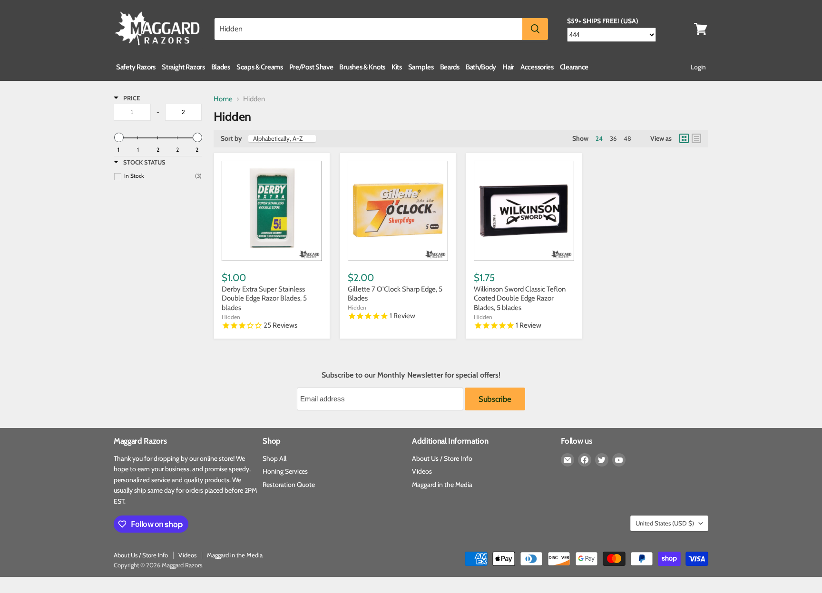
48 (627, 138)
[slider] (118, 137)
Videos (422, 471)
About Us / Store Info (442, 458)
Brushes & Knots (362, 67)
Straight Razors (183, 67)
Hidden (231, 317)
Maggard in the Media (442, 484)
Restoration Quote (289, 484)
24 (599, 138)
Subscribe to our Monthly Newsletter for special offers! (411, 375)
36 (613, 138)
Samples (421, 67)
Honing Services (285, 471)
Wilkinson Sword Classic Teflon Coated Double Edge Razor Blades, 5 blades (520, 298)
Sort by (231, 138)
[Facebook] (584, 460)
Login (698, 67)
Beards (450, 67)
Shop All (274, 458)
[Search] (535, 29)
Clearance (574, 67)
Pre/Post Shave (311, 67)
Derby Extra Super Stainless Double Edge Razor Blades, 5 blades (264, 298)
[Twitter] (601, 460)
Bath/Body (481, 67)
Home (223, 99)
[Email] (567, 460)
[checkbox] (163, 175)
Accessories (537, 67)
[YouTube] (619, 460)
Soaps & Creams (259, 67)
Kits (396, 67)
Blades (220, 67)
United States (665, 523)
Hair (508, 67)
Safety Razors (136, 67)
